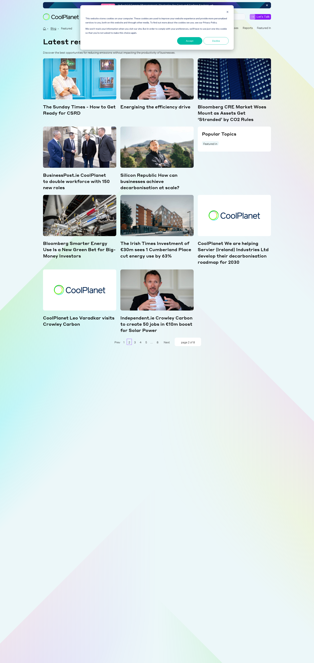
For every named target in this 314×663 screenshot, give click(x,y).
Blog (53, 28)
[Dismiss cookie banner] (227, 12)
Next (167, 342)
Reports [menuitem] (248, 27)
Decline (216, 40)
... (151, 342)
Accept (189, 40)
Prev (117, 342)
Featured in (210, 143)
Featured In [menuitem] (264, 27)
